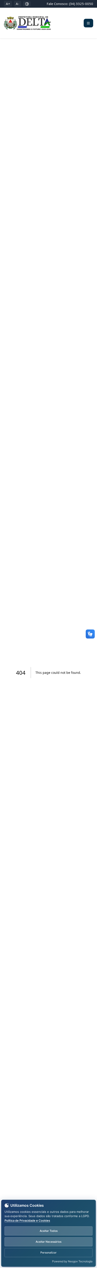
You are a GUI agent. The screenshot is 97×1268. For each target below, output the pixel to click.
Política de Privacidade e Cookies (27, 1220)
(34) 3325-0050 (81, 3)
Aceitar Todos (49, 1230)
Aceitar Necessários (48, 1241)
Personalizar (48, 1252)
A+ (8, 3)
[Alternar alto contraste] (27, 3)
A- (17, 3)
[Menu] (88, 23)
